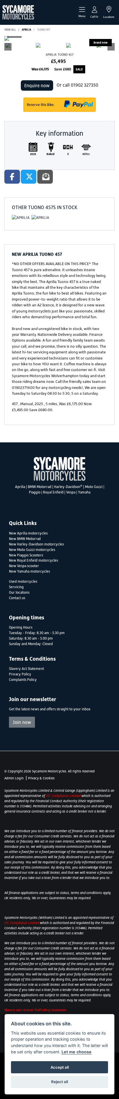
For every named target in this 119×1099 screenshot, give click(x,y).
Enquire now (37, 85)
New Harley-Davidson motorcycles (36, 544)
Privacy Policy (20, 674)
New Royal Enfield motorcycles (33, 560)
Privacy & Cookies (41, 778)
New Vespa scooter (24, 566)
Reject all (59, 1081)
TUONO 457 (43, 29)
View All (10, 29)
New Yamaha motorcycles (29, 571)
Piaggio (34, 492)
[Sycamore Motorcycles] (18, 11)
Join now (22, 722)
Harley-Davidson (68, 487)
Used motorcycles (23, 582)
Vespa (70, 492)
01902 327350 (84, 84)
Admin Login (14, 778)
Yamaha (84, 492)
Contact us (17, 598)
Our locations (19, 593)
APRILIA (26, 29)
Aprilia (20, 487)
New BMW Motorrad (25, 539)
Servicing (16, 587)
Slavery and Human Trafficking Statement (35, 1010)
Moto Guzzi (94, 487)
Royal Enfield (53, 492)
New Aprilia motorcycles (28, 533)
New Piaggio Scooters (26, 555)
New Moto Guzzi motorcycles (32, 550)
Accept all (60, 1067)
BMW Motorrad (39, 487)
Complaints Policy (23, 680)
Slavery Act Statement (26, 669)
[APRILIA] (20, 219)
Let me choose (77, 1051)
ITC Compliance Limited (63, 796)
